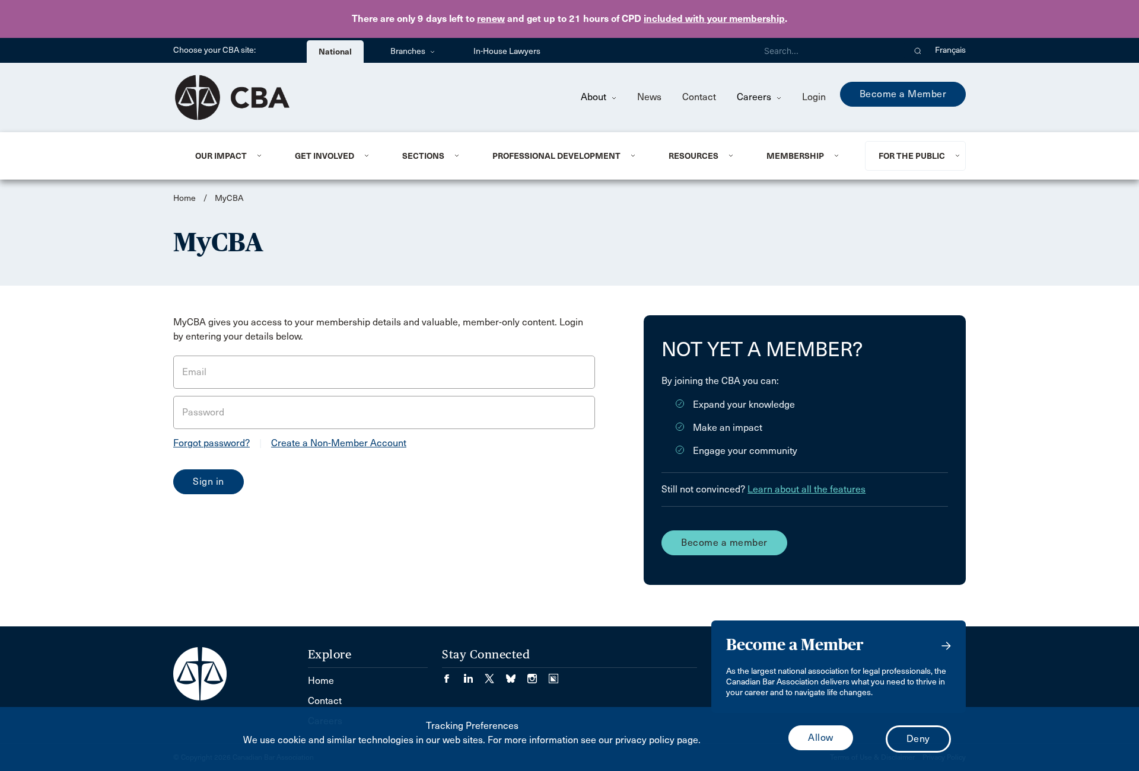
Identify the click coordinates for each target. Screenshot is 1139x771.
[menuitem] (230, 156)
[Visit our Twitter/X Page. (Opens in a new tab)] (495, 674)
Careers (755, 97)
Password (203, 412)
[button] (918, 50)
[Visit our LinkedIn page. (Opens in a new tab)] (474, 674)
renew (491, 18)
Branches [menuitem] (408, 51)
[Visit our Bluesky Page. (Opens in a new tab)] (516, 674)
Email (194, 371)
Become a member (724, 542)
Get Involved (324, 156)
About (595, 97)
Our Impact (221, 156)
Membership (795, 156)
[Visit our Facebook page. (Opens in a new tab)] (452, 674)
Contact (699, 97)
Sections (423, 156)
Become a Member (903, 94)
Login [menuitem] (814, 97)
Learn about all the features (806, 489)
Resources (693, 156)
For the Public (912, 156)
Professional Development (556, 156)
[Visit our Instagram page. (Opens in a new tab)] (538, 674)
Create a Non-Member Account (338, 443)
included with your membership (714, 18)
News (649, 97)
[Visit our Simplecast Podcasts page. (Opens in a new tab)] (553, 674)
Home (184, 198)
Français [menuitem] (950, 50)
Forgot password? (211, 443)
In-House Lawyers (506, 51)
